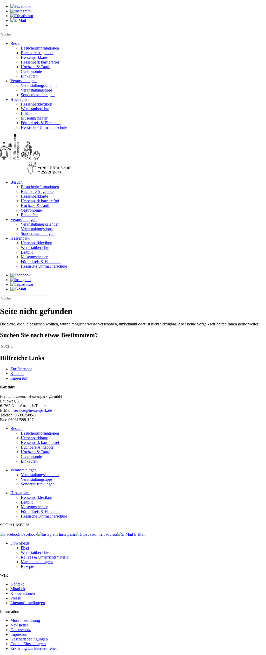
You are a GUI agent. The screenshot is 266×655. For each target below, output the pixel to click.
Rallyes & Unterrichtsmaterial (45, 557)
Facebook (28, 534)
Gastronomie (31, 71)
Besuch (16, 43)
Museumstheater (34, 118)
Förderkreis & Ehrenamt (41, 123)
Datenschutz (20, 630)
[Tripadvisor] (21, 15)
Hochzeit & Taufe (35, 67)
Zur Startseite (21, 369)
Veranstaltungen (23, 81)
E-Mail (139, 534)
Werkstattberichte (35, 109)
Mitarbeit (17, 589)
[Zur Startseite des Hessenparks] (133, 155)
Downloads (19, 543)
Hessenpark (20, 99)
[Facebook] (20, 6)
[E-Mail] (18, 20)
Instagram (66, 534)
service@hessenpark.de (33, 410)
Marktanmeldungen (37, 562)
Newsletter (19, 625)
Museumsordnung (25, 620)
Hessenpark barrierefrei (40, 62)
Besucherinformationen (40, 48)
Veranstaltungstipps (36, 90)
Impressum (19, 378)
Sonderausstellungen (38, 95)
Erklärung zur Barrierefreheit (34, 648)
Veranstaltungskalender (40, 85)
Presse (15, 598)
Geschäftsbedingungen (29, 639)
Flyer (25, 548)
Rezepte (27, 566)
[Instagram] (20, 11)
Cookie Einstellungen (28, 644)
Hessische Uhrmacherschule (44, 127)
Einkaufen (29, 76)
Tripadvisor (107, 534)
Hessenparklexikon (36, 104)
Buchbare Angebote (37, 53)
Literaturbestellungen (27, 603)
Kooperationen (22, 593)
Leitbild (27, 113)
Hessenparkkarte (34, 57)
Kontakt (17, 373)
